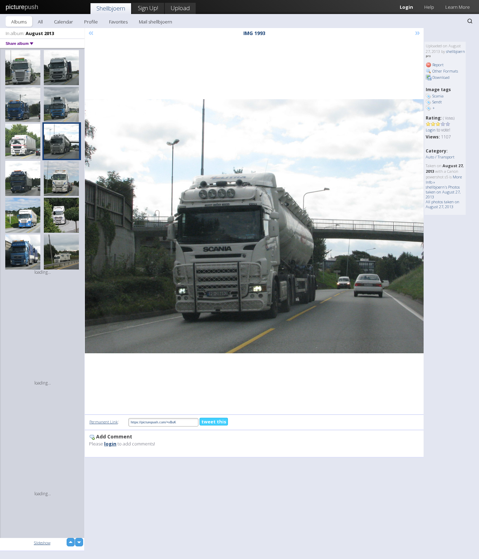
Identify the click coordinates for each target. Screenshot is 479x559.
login (110, 444)
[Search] (469, 21)
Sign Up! (148, 8)
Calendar (63, 22)
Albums (19, 22)
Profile (91, 22)
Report (437, 64)
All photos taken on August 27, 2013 (442, 204)
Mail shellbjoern (155, 22)
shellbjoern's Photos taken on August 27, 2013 (443, 191)
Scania (438, 95)
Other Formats (444, 71)
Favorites (118, 22)
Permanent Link (103, 421)
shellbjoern (455, 51)
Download (440, 77)
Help (429, 7)
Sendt (437, 101)
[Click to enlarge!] (254, 226)
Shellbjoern (110, 8)
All (40, 22)
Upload (180, 8)
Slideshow (42, 542)
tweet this (213, 421)
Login (406, 7)
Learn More (457, 7)
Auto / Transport (440, 156)
